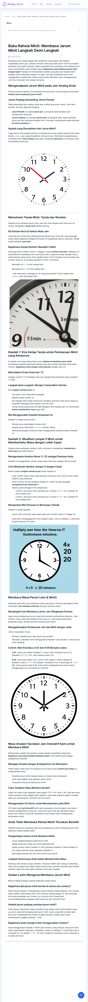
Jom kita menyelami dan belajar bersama (26, 80)
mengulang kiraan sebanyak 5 (66, 933)
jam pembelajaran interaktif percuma (29, 798)
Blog (41, 4)
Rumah (34, 4)
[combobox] (75, 4)
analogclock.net (39, 769)
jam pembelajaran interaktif (36, 668)
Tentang (49, 4)
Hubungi (58, 4)
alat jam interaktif (52, 899)
